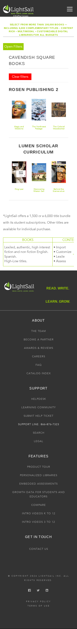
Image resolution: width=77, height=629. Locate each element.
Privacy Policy (38, 601)
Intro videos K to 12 (38, 513)
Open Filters (13, 47)
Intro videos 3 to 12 (38, 522)
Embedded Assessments (38, 483)
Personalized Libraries (38, 475)
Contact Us (38, 549)
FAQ (39, 365)
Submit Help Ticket (38, 416)
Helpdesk (38, 399)
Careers (38, 356)
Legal (38, 441)
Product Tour (38, 467)
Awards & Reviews (38, 348)
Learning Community (38, 407)
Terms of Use (39, 606)
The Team (38, 331)
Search (38, 432)
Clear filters (20, 77)
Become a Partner (39, 339)
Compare (38, 505)
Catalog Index (38, 373)
